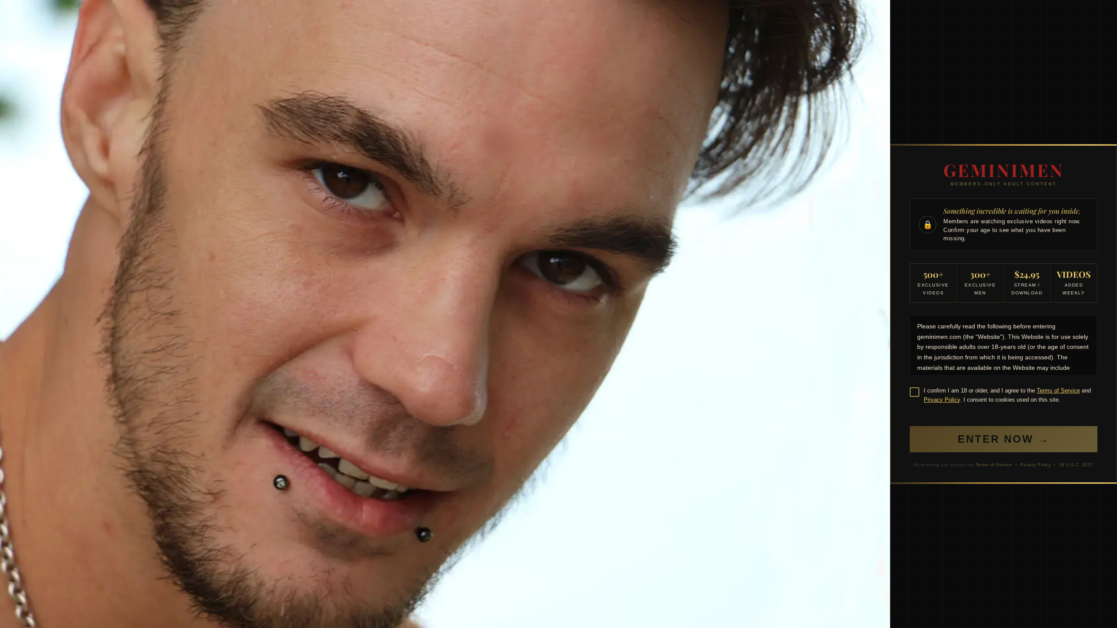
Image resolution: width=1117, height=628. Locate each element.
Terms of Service (1058, 390)
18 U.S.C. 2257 (1076, 464)
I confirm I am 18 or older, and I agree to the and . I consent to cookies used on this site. (1007, 395)
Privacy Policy (942, 399)
